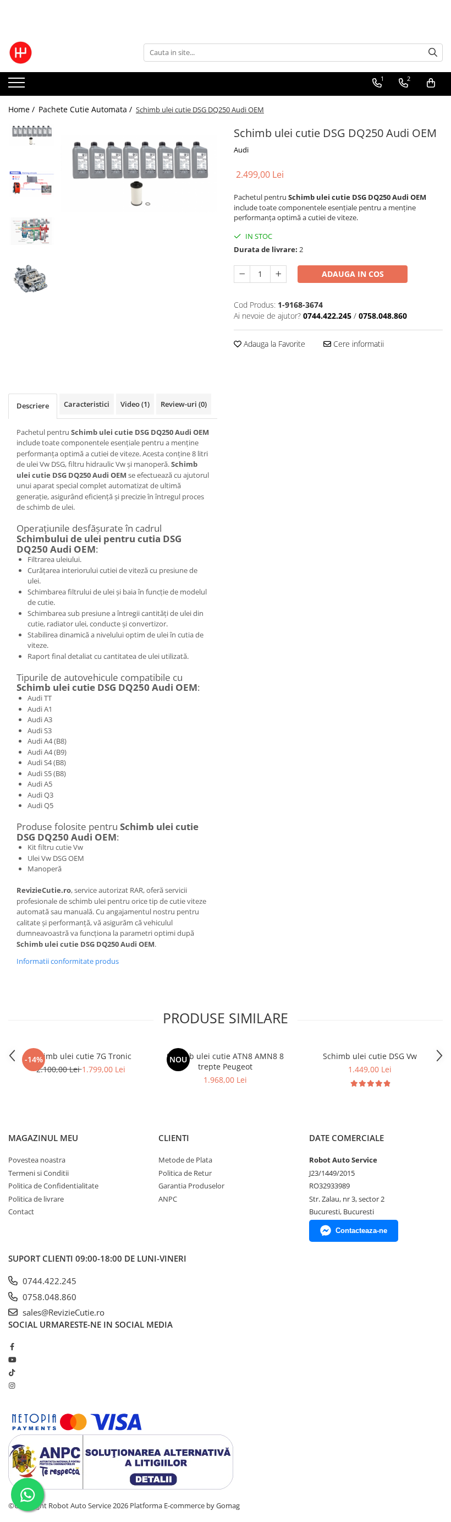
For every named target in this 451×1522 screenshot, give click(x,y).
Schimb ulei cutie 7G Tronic (80, 1056)
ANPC (167, 1199)
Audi (241, 150)
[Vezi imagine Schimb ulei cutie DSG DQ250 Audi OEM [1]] (31, 184)
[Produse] (18, 86)
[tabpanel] (139, 173)
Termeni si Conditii (38, 1173)
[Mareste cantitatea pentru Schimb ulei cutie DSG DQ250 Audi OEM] (278, 274)
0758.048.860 (48, 1296)
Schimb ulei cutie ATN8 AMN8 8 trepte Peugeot (225, 1061)
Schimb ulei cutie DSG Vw (370, 1056)
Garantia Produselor (191, 1186)
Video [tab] (135, 404)
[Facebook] (11, 1346)
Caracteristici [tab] (86, 404)
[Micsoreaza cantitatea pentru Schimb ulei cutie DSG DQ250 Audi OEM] (242, 274)
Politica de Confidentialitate (53, 1186)
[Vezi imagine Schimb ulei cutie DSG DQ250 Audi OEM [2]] (31, 231)
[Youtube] (11, 1360)
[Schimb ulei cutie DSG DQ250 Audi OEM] (139, 173)
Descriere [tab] (32, 406)
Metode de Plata (185, 1160)
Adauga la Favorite (273, 344)
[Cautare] (433, 52)
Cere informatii (357, 344)
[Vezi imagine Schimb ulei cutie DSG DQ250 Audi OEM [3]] (31, 279)
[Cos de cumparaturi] (431, 83)
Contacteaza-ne (361, 1230)
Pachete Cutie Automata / (86, 109)
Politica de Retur (185, 1173)
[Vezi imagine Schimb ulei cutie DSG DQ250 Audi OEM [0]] (31, 135)
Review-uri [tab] (184, 404)
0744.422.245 (48, 1280)
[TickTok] (11, 1372)
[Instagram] (11, 1385)
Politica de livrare (36, 1199)
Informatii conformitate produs (67, 961)
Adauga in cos (353, 274)
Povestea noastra (36, 1160)
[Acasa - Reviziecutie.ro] (63, 52)
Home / (22, 109)
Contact (21, 1211)
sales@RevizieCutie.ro (62, 1312)
